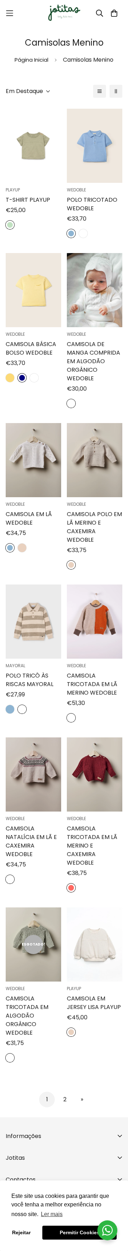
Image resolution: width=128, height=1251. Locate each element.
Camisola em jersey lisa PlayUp (94, 1002)
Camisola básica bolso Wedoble (31, 348)
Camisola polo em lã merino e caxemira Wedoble (94, 527)
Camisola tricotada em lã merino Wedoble (92, 684)
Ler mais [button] (52, 1214)
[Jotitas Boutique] (64, 13)
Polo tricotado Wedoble (92, 204)
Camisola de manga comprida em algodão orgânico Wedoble (93, 361)
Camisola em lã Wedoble (29, 518)
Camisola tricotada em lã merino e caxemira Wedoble (92, 845)
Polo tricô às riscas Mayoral (29, 679)
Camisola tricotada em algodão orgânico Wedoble (27, 1015)
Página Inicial (31, 59)
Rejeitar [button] (21, 1232)
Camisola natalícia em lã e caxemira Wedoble (31, 841)
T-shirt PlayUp (28, 200)
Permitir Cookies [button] (80, 1232)
